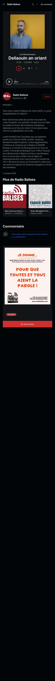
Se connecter (46, 4)
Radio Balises (13, 4)
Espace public (36, 213)
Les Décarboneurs (27, 54)
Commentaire (13, 226)
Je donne (11, 314)
